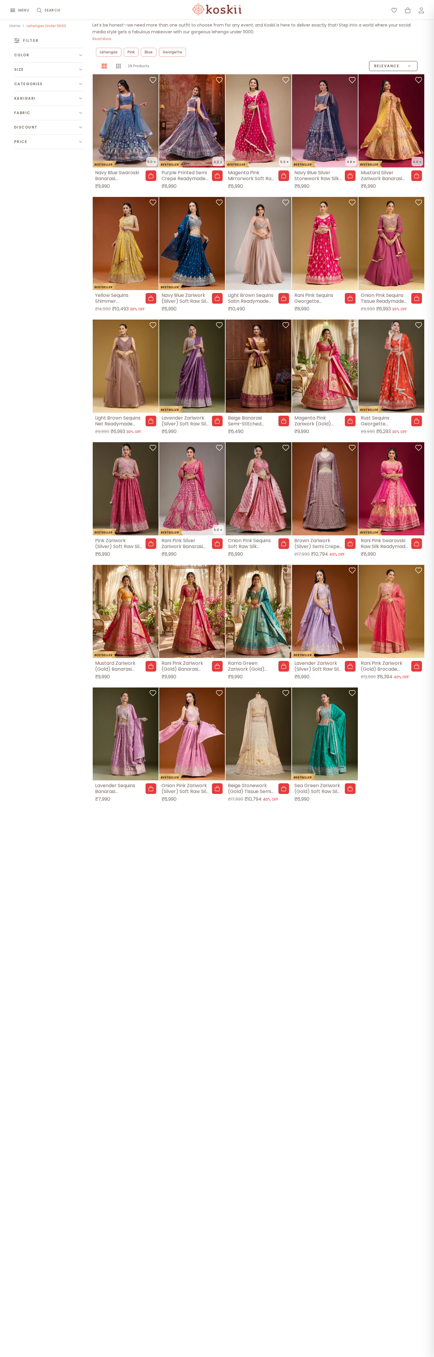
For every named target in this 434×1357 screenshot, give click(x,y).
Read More (101, 39)
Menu (23, 10)
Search (52, 10)
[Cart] (407, 10)
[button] (151, 175)
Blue (149, 52)
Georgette (172, 52)
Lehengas (109, 52)
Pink (131, 52)
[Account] (421, 10)
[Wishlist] (394, 10)
